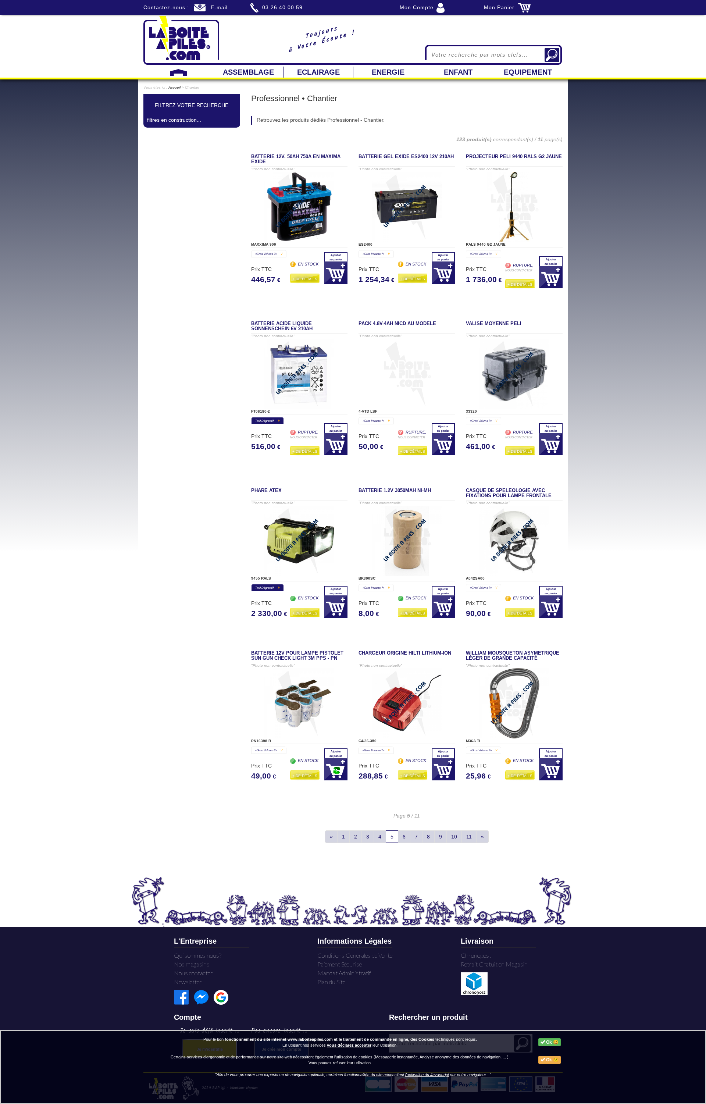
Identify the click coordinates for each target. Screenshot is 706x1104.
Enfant (458, 72)
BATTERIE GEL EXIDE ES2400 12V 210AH (406, 156)
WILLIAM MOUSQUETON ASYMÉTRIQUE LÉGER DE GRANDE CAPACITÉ (512, 656)
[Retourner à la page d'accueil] (181, 40)
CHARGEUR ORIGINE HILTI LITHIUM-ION (405, 653)
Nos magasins (192, 964)
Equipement (528, 72)
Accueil (174, 87)
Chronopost (476, 955)
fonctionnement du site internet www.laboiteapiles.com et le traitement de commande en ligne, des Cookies (329, 1039)
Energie (388, 72)
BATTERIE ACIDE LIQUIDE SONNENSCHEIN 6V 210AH (282, 326)
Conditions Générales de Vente (354, 955)
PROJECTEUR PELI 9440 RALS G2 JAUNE (514, 156)
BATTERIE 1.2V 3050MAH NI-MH (395, 490)
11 (469, 837)
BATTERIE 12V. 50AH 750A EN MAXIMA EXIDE (295, 159)
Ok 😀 (552, 1042)
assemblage (248, 72)
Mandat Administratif (344, 973)
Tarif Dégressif (267, 421)
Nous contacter (193, 973)
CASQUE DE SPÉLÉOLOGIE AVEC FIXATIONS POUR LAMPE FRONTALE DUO (509, 495)
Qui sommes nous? (197, 955)
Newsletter (188, 982)
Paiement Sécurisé (339, 964)
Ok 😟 (552, 1059)
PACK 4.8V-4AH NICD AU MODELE (397, 323)
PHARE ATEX (266, 490)
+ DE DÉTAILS (304, 279)
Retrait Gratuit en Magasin (494, 964)
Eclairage (318, 72)
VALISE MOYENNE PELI (493, 323)
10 (454, 837)
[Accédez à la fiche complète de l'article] (299, 207)
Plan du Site (331, 982)
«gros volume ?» (268, 254)
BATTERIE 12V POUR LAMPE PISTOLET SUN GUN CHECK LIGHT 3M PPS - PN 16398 (297, 658)
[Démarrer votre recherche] (552, 55)
